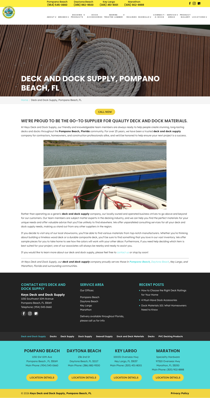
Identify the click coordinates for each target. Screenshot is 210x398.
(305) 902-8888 (175, 369)
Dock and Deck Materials (130, 336)
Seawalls (143, 17)
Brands (62, 17)
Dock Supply (85, 336)
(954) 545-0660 (49, 365)
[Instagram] (194, 4)
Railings (132, 17)
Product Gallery (185, 16)
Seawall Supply (104, 336)
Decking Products (77, 16)
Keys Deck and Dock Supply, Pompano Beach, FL (60, 393)
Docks (53, 336)
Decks (151, 336)
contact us (123, 252)
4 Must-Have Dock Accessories (159, 300)
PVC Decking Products (170, 336)
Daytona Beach (160, 261)
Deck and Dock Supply (33, 336)
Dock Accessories (95, 16)
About (51, 17)
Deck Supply (67, 336)
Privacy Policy (180, 393)
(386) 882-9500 (91, 365)
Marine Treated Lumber (113, 16)
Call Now (105, 111)
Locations (198, 17)
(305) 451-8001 (133, 365)
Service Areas (171, 16)
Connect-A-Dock (159, 16)
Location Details (42, 377)
